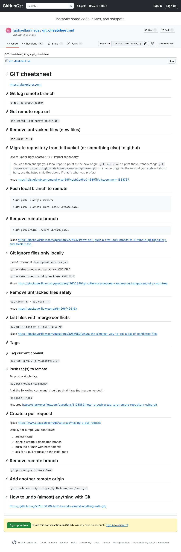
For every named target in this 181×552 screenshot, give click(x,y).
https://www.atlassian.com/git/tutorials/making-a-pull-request (59, 422)
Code (14, 43)
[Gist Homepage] (13, 6)
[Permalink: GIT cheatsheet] (7, 74)
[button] (146, 43)
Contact (106, 542)
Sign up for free (19, 525)
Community (85, 542)
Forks (76, 43)
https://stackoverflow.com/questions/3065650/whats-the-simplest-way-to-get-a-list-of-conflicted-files (87, 333)
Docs (96, 542)
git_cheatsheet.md (58, 30)
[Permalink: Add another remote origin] (7, 478)
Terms (43, 542)
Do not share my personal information (150, 542)
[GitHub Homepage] (14, 542)
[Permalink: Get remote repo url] (7, 111)
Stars (57, 43)
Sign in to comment (117, 524)
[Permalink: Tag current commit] (7, 353)
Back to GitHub (98, 5)
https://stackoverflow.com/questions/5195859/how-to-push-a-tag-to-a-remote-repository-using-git (89, 404)
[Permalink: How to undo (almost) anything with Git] (7, 496)
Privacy (53, 542)
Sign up (171, 6)
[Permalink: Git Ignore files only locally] (7, 252)
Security (64, 542)
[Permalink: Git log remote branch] (7, 93)
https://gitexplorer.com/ (26, 84)
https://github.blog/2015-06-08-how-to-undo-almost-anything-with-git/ (58, 506)
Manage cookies (121, 542)
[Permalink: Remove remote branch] (7, 218)
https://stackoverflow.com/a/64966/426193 (47, 308)
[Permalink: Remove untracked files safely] (7, 292)
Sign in (157, 6)
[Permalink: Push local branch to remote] (7, 188)
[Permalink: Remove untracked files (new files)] (7, 129)
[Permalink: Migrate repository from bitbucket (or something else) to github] (7, 147)
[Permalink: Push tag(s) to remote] (7, 369)
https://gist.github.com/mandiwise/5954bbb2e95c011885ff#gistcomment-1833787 (73, 179)
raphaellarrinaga (26, 30)
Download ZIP (166, 43)
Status (74, 542)
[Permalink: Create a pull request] (7, 413)
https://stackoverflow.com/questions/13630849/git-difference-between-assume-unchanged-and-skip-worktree (92, 283)
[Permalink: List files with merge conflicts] (7, 317)
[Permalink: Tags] (7, 342)
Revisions (34, 43)
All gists (81, 5)
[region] (90, 289)
